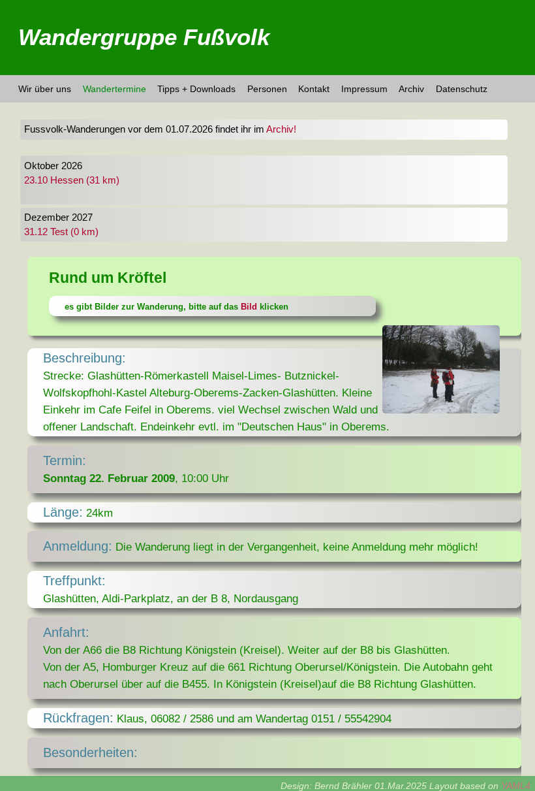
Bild (249, 307)
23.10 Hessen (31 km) (71, 180)
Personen (267, 89)
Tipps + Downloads (196, 89)
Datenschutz (461, 89)
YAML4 (515, 786)
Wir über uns (44, 89)
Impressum (364, 89)
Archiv (411, 89)
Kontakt (313, 89)
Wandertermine (114, 89)
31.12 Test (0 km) (61, 232)
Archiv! (281, 129)
